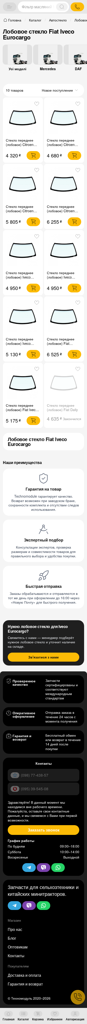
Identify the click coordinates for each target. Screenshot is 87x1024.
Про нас (15, 929)
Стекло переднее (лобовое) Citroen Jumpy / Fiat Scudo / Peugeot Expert (62, 147)
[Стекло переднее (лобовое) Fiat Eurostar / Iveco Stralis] (64, 316)
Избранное (55, 1019)
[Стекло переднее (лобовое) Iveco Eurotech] (23, 250)
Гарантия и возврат (25, 984)
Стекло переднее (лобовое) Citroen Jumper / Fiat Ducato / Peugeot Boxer (64, 213)
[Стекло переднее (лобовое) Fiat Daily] (64, 382)
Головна (14, 20)
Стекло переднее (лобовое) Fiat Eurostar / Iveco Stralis (60, 346)
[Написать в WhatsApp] (43, 905)
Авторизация (75, 1019)
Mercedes (48, 68)
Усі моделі (17, 68)
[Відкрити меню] (9, 6)
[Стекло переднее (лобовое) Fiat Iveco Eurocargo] (23, 382)
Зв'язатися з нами (43, 657)
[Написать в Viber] (29, 905)
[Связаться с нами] (78, 997)
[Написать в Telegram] (14, 905)
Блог (12, 938)
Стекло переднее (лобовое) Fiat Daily (62, 407)
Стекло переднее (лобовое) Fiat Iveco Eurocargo (21, 409)
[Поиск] (62, 7)
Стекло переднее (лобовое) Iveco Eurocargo (19, 343)
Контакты (16, 955)
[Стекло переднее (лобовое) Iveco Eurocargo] (23, 316)
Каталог (23, 1019)
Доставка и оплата (24, 975)
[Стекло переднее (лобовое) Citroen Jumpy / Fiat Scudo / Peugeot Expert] (64, 117)
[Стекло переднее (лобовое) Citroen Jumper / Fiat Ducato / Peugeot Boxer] (64, 184)
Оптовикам (18, 947)
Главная (8, 1019)
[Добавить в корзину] (33, 155)
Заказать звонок (43, 830)
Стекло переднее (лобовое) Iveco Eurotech (19, 277)
